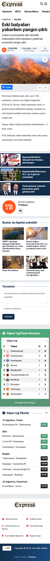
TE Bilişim (23, 205)
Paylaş (8, 87)
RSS (8, 548)
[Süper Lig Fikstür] (46, 413)
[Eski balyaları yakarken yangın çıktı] (25, 69)
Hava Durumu (12, 519)
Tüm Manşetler (36, 526)
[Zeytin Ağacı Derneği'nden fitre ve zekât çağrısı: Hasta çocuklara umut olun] (37, 233)
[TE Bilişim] (9, 207)
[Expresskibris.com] (12, 4)
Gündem (7, 11)
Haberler (6, 20)
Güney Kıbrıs (31, 11)
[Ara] (41, 4)
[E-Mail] (20, 211)
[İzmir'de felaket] (13, 262)
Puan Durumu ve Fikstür (11, 527)
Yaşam (17, 20)
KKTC (18, 11)
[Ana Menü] (45, 4)
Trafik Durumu (35, 519)
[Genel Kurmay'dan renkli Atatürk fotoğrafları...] (37, 262)
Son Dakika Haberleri (14, 536)
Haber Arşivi (35, 536)
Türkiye (46, 11)
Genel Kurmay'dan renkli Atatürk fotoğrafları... (35, 272)
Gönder (8, 316)
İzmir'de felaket (10, 270)
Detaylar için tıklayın (25, 403)
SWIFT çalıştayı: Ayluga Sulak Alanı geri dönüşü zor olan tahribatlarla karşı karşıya (12, 246)
